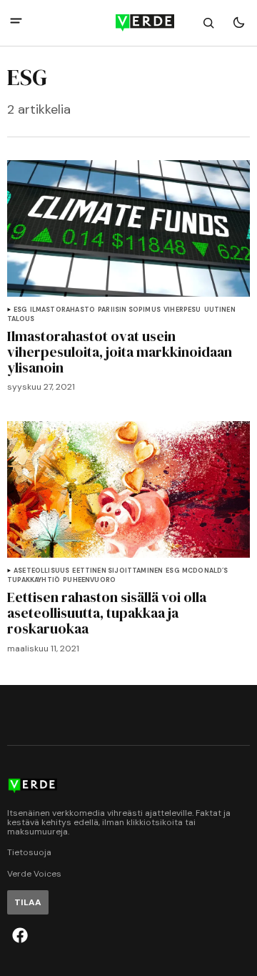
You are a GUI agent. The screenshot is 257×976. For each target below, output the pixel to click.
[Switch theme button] (238, 22)
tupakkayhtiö (33, 580)
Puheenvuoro (89, 580)
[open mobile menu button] (16, 22)
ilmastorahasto (63, 310)
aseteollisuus (41, 571)
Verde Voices (34, 874)
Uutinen (220, 310)
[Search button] (208, 22)
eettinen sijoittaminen (117, 571)
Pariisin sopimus (129, 310)
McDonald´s (205, 571)
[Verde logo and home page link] (128, 22)
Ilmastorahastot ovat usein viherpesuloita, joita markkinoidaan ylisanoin (119, 351)
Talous (20, 319)
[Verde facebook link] (20, 935)
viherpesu (182, 310)
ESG (20, 310)
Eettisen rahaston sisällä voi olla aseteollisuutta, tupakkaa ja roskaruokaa (106, 612)
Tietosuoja (29, 852)
